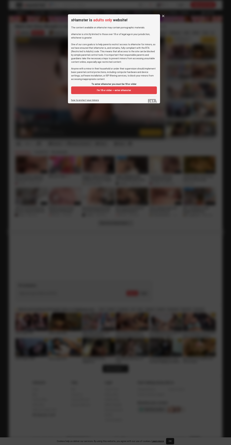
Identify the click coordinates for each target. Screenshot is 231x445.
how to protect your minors (85, 100)
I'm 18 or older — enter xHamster (114, 90)
